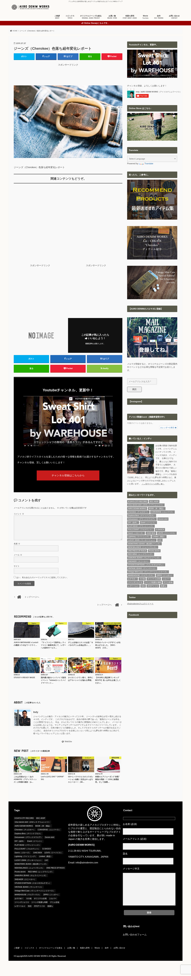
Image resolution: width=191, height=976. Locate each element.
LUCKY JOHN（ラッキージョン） (142, 540)
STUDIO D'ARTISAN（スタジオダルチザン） (146, 565)
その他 (142, 579)
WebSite (68, 742)
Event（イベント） (148, 523)
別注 (143, 586)
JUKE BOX (151, 533)
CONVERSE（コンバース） (162, 512)
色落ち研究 (130, 17)
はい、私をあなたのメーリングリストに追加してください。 (42, 577)
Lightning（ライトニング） (139, 537)
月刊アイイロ (152, 586)
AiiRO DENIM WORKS (137, 508)
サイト (17, 566)
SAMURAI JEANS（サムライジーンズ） (144, 558)
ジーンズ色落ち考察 (153, 582)
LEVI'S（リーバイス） (167, 533)
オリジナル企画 (153, 579)
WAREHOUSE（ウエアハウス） (141, 575)
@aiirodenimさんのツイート (140, 603)
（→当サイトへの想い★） (153, 484)
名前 (17, 544)
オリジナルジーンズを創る (91, 17)
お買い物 (112, 17)
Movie (145, 17)
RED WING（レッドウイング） (140, 554)
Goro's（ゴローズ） (136, 533)
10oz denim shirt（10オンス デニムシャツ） (146, 505)
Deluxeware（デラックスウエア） (142, 519)
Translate (148, 163)
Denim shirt (163, 519)
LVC (160, 540)
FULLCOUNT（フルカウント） (140, 530)
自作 (158, 17)
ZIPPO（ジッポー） (165, 575)
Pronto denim (154, 551)
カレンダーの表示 (167, 427)
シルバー (166, 579)
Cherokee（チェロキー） (138, 512)
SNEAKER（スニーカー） (138, 561)
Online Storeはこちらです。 (96, 23)
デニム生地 (168, 582)
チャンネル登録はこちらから (68, 475)
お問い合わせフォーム (135, 934)
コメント (19, 514)
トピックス (70, 17)
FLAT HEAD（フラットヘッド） (141, 526)
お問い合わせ (174, 17)
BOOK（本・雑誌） (157, 508)
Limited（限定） (159, 537)
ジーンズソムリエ (135, 582)
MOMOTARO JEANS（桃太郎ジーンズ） (144, 544)
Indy (35, 712)
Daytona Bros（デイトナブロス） (141, 516)
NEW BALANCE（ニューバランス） (142, 547)
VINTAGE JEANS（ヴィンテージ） (142, 568)
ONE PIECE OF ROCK (137, 551)
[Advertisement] (68, 73)
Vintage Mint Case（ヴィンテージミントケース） (148, 572)
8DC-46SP (154, 501)
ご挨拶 (57, 17)
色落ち (163, 586)
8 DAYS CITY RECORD (137, 501)
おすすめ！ (132, 579)
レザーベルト (133, 586)
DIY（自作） (133, 523)
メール (18, 555)
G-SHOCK (160, 530)
